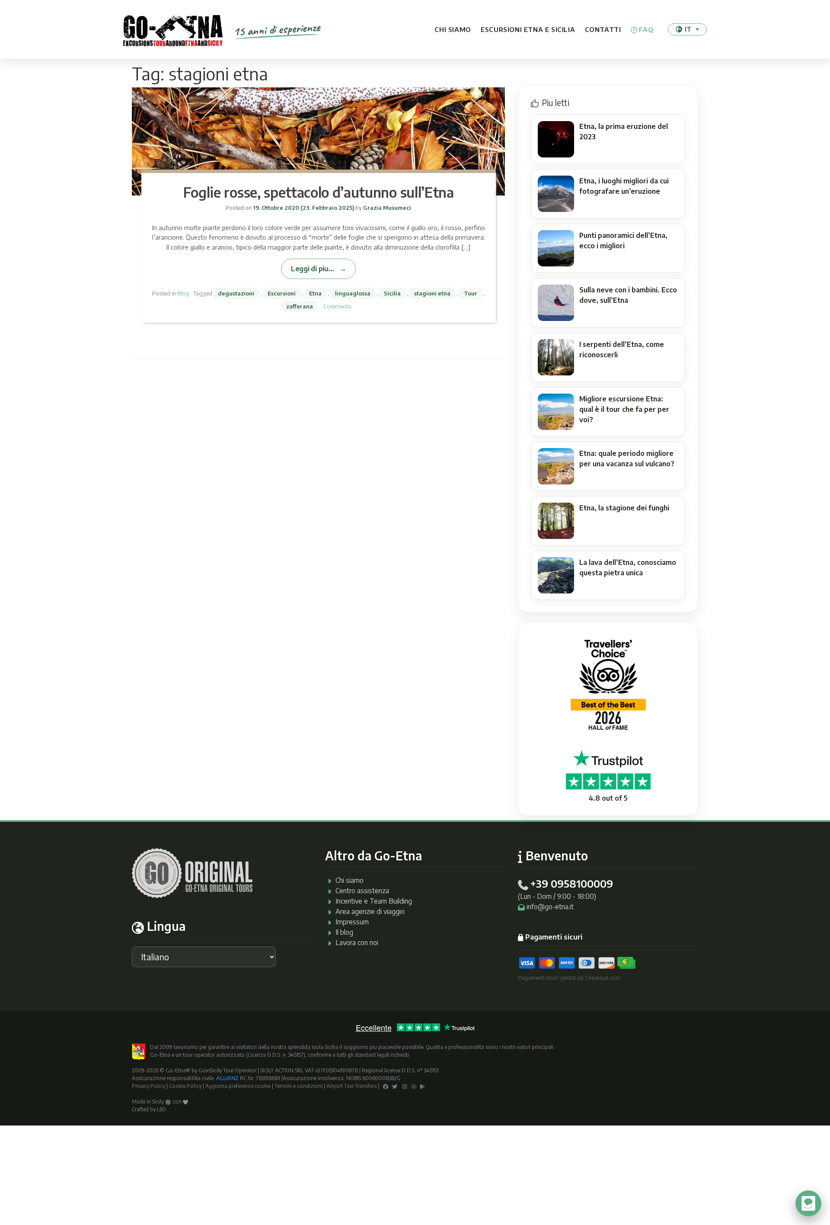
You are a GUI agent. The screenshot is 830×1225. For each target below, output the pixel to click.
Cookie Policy (185, 1086)
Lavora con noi (356, 942)
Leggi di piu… (312, 268)
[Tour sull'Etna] (173, 29)
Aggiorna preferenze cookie (238, 1086)
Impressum (352, 921)
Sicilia (392, 293)
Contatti (603, 29)
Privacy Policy (148, 1086)
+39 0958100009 (571, 883)
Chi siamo (349, 880)
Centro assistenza (362, 890)
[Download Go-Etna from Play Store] (422, 1086)
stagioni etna (432, 293)
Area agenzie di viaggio (370, 911)
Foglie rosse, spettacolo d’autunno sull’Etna (318, 192)
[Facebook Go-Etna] (385, 1086)
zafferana (299, 306)
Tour (470, 293)
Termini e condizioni (298, 1086)
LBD (161, 1109)
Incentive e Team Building (373, 901)
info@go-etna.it (550, 906)
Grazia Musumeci (386, 207)
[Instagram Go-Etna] (404, 1086)
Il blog (344, 932)
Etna (315, 293)
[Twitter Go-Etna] (394, 1086)
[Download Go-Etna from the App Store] (413, 1086)
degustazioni (236, 293)
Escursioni (282, 293)
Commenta (337, 306)
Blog (183, 293)
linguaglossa (352, 293)
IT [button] (688, 29)
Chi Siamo (452, 29)
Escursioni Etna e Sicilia (528, 29)
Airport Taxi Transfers (351, 1086)
